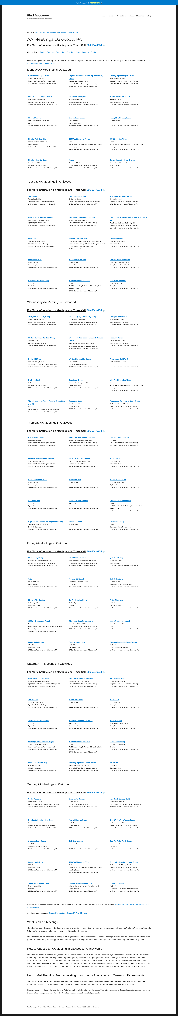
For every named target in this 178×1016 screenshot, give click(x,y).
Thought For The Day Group (39, 317)
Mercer (71, 160)
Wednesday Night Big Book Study (41, 338)
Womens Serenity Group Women (41, 458)
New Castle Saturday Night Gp (81, 678)
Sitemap (61, 1007)
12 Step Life (86, 1007)
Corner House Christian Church (122, 160)
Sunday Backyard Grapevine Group (124, 862)
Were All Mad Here (35, 118)
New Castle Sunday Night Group (40, 820)
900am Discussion (76, 699)
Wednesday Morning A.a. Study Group (125, 401)
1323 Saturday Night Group (38, 720)
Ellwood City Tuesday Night (80, 238)
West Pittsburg (144, 904)
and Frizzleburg (33, 907)
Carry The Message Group (38, 76)
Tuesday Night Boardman (120, 259)
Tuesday (50, 52)
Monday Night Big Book (37, 160)
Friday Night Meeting (36, 642)
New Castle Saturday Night (38, 678)
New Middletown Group (78, 820)
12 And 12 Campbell (117, 883)
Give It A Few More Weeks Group (122, 820)
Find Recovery (38, 15)
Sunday (94, 52)
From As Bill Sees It (76, 579)
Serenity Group (116, 720)
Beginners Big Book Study (38, 280)
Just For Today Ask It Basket (121, 841)
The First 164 (33, 699)
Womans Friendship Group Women (123, 642)
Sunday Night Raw (35, 862)
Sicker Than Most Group (37, 763)
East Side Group (75, 522)
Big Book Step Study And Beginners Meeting (45, 522)
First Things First (35, 259)
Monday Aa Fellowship (37, 139)
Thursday (70, 52)
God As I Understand (77, 118)
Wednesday (60, 52)
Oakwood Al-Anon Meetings (77, 913)
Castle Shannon (34, 799)
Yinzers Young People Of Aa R (40, 97)
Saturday (85, 52)
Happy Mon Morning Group (120, 118)
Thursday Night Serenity (119, 437)
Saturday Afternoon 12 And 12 (81, 720)
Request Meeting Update (73, 1007)
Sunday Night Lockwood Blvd (80, 883)
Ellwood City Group (35, 558)
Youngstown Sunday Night (38, 883)
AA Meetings (107, 16)
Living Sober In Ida (117, 238)
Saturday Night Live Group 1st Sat (82, 763)
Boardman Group (76, 380)
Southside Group (75, 401)
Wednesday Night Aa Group (121, 359)
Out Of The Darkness (118, 280)
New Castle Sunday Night (120, 799)
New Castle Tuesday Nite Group (122, 196)
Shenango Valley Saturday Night (41, 742)
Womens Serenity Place (78, 97)
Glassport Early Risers (37, 841)
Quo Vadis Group (116, 558)
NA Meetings (121, 16)
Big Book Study (34, 380)
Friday (78, 52)
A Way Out (114, 763)
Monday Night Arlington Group (122, 76)
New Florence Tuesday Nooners (40, 217)
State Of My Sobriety (77, 642)
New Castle (119, 904)
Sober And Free (75, 479)
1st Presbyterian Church (78, 600)
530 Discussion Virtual (118, 139)
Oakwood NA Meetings (57, 913)
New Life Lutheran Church (120, 621)
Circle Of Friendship (117, 742)
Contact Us (96, 1007)
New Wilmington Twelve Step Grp (82, 217)
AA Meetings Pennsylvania (68, 32)
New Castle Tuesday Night (79, 196)
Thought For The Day (77, 259)
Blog (149, 16)
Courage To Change (77, 799)
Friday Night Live (116, 600)
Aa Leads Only (34, 500)
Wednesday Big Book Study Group (82, 317)
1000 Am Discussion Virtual (79, 139)
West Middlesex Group (78, 558)
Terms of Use (52, 1007)
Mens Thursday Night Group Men (82, 437)
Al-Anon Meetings (136, 16)
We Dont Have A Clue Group (80, 359)
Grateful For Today (117, 522)
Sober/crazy (114, 699)
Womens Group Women (78, 500)
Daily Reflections (116, 579)
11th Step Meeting (76, 841)
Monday (42, 52)
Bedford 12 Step (34, 359)
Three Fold (32, 196)
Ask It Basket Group (36, 437)
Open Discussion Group (37, 479)
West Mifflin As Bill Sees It (120, 97)
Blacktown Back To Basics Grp (81, 621)
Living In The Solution (36, 600)
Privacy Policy (42, 1007)
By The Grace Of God (118, 479)
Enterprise (32, 238)
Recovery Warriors (117, 338)
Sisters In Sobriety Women (79, 458)
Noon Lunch (115, 458)
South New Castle (131, 904)
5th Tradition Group (117, 678)
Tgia (30, 579)
